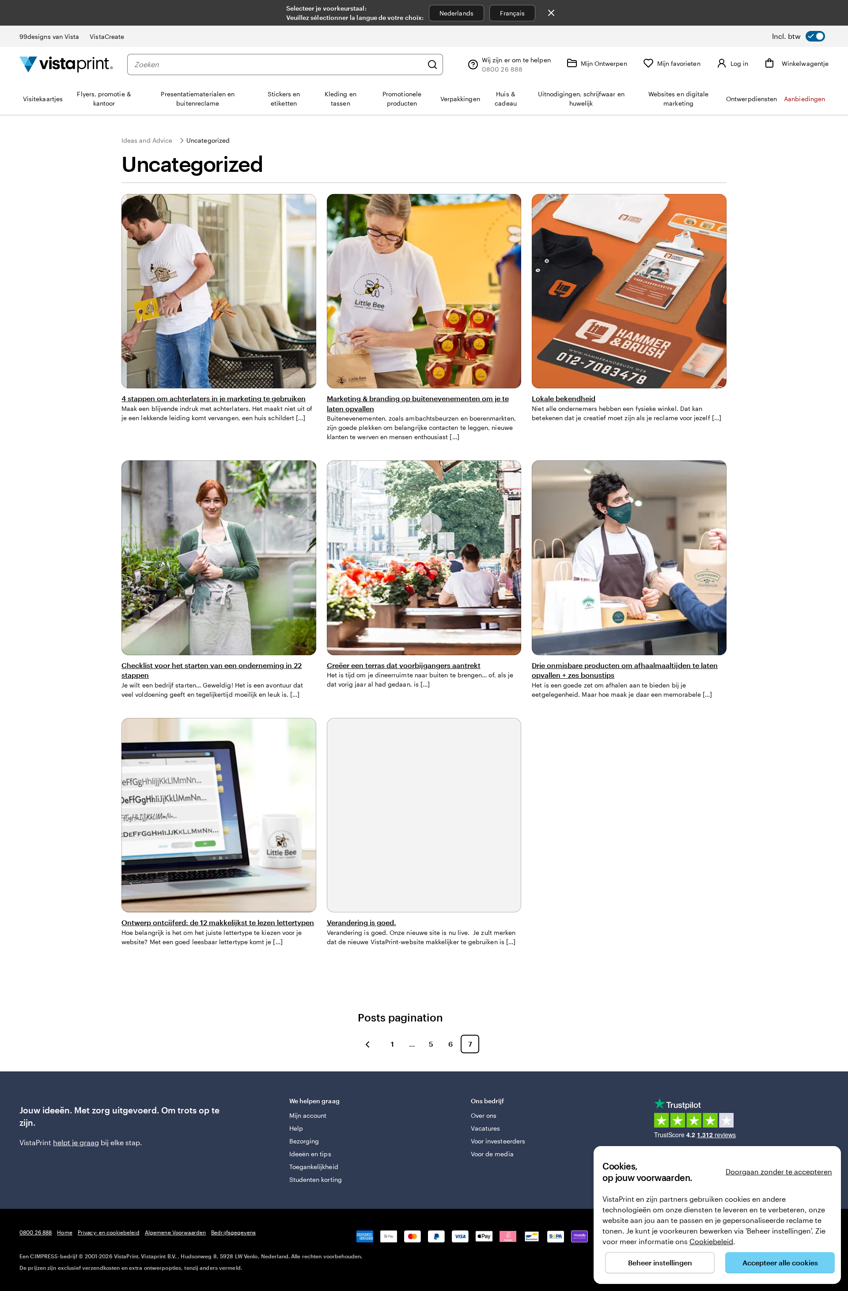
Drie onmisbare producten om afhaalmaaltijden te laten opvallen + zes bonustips (625, 670)
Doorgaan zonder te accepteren (779, 1171)
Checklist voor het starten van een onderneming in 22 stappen (211, 670)
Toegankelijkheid (313, 1166)
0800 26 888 (35, 1232)
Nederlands (456, 13)
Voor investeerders (498, 1141)
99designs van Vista (49, 36)
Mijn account (308, 1115)
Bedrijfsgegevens (233, 1232)
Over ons (484, 1115)
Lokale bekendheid (563, 398)
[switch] (798, 36)
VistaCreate (107, 36)
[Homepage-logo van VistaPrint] (66, 64)
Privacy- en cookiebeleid (109, 1232)
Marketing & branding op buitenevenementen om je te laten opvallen (418, 403)
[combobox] (278, 64)
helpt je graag (76, 1142)
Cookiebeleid (711, 1241)
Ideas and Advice (146, 140)
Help (296, 1128)
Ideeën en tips (310, 1154)
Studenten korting (315, 1179)
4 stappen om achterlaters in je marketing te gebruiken (213, 398)
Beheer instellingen (660, 1262)
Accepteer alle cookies (780, 1262)
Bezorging (304, 1141)
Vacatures (485, 1128)
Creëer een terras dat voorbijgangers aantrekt (404, 665)
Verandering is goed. (361, 922)
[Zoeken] (432, 64)
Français (512, 13)
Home (64, 1232)
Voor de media (492, 1154)
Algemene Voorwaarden (175, 1232)
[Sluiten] (551, 13)
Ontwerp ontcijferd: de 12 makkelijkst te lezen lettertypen (217, 922)
